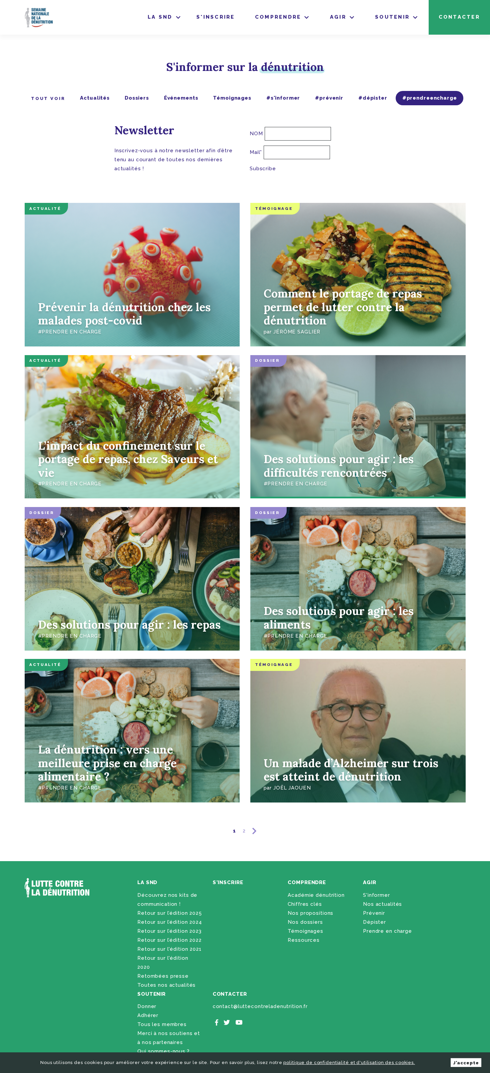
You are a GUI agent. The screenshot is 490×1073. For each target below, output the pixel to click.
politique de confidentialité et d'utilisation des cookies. (349, 1062)
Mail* (256, 152)
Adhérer (147, 1015)
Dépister (374, 922)
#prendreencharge (429, 98)
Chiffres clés (305, 904)
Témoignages (232, 98)
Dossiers (137, 98)
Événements (181, 98)
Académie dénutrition (316, 895)
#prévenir (329, 98)
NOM (256, 134)
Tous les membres (162, 1024)
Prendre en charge (387, 931)
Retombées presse (163, 976)
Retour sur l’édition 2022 (169, 940)
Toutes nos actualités (166, 985)
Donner (146, 1006)
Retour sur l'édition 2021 (169, 949)
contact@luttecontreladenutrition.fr (260, 1006)
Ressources (304, 940)
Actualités (95, 98)
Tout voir (48, 98)
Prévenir (374, 913)
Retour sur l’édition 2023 (169, 931)
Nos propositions (310, 913)
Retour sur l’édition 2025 (169, 913)
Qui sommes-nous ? (163, 1051)
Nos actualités (382, 904)
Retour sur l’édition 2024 (169, 922)
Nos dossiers (305, 922)
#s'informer (283, 98)
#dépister (372, 98)
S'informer (376, 895)
